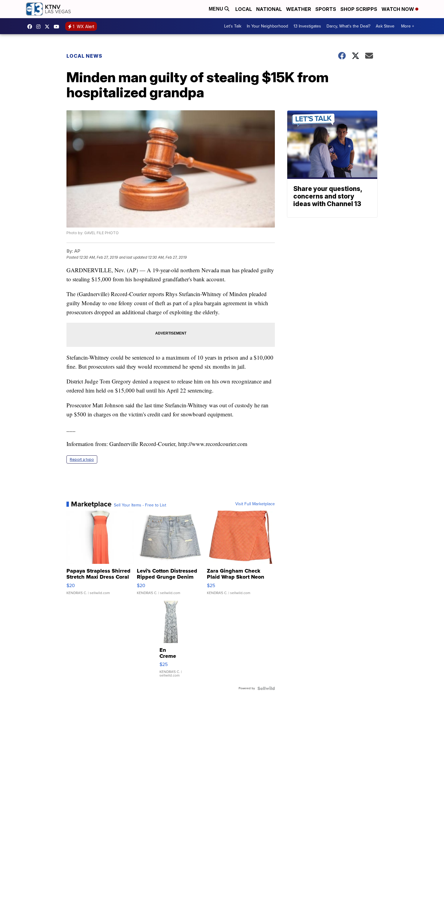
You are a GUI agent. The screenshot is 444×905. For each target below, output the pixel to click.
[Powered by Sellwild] (266, 688)
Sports (325, 9)
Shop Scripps (358, 9)
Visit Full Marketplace (255, 504)
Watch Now (398, 9)
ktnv (39, 26)
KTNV (49, 26)
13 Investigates (307, 26)
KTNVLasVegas (31, 26)
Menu (216, 8)
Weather (298, 9)
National (269, 9)
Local (243, 9)
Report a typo (82, 459)
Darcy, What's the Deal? (348, 26)
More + (407, 26)
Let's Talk (232, 26)
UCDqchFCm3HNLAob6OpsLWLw (58, 26)
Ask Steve (385, 26)
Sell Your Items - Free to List (140, 505)
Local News (84, 56)
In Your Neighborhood (267, 26)
